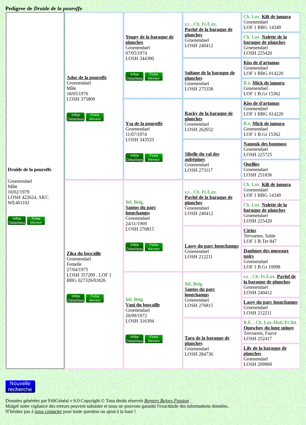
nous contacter (48, 411)
